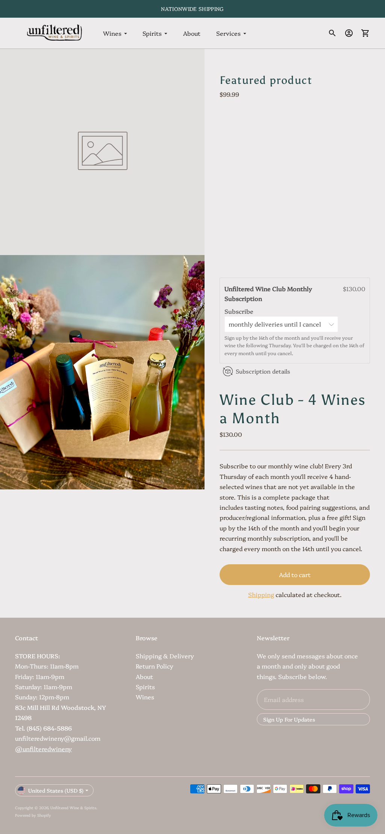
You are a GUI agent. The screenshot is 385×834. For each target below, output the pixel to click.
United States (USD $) (55, 790)
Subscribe (239, 311)
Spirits (152, 33)
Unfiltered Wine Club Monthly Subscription (268, 293)
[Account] (349, 33)
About (191, 33)
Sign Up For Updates (289, 719)
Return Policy (154, 666)
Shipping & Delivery (165, 656)
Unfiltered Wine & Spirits (73, 807)
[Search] (332, 33)
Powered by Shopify (33, 815)
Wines (112, 33)
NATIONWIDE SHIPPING (192, 8)
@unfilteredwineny (43, 748)
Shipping (261, 594)
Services (228, 33)
